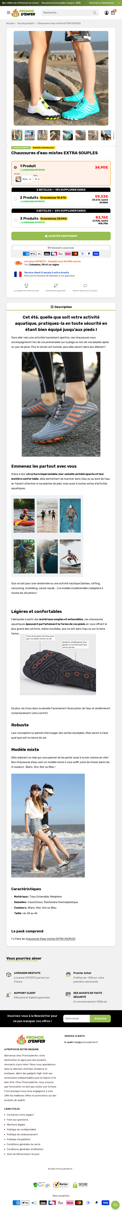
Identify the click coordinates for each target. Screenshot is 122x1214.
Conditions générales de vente (23, 1144)
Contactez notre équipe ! (20, 1114)
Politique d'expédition (18, 1139)
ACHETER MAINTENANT (62, 235)
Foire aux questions (17, 1119)
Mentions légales (16, 1124)
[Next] (119, 3)
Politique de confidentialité (21, 1129)
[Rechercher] (95, 12)
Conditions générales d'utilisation (25, 1149)
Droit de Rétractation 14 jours (23, 1154)
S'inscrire (100, 1018)
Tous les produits (25, 23)
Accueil (10, 23)
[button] (61, 173)
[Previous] (3, 3)
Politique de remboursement (22, 1134)
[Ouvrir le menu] (8, 12)
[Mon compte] (107, 13)
